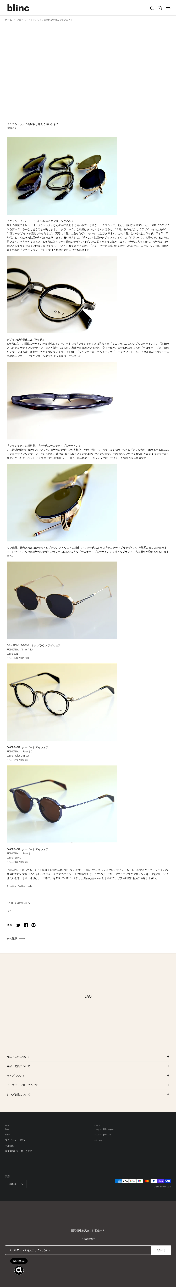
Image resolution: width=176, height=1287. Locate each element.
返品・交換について (18, 1066)
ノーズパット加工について (22, 1085)
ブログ (20, 19)
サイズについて (16, 1075)
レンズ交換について (18, 1094)
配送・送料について (18, 1056)
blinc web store (165, 1186)
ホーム (8, 19)
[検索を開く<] (152, 8)
